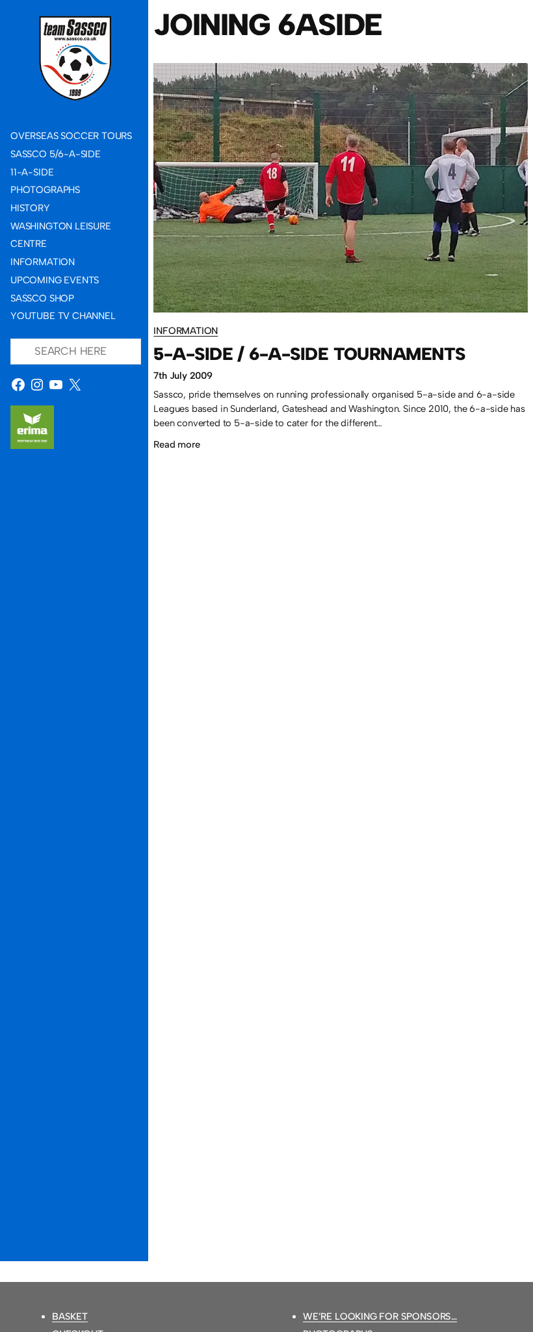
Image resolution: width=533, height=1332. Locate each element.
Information (185, 331)
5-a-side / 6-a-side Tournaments (309, 354)
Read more (176, 446)
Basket (70, 1316)
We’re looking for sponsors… (380, 1316)
